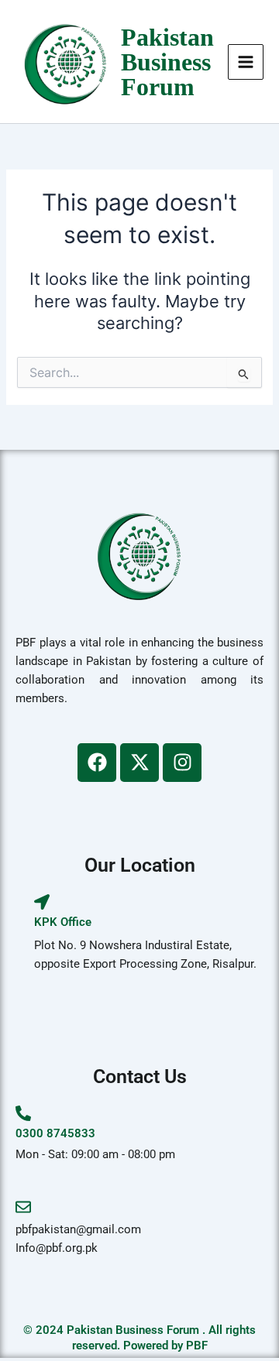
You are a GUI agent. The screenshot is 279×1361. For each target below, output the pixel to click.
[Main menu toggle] (246, 62)
